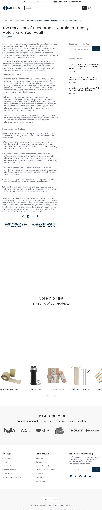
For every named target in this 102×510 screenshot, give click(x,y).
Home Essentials (57, 389)
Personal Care (8, 466)
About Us (39, 458)
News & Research (17, 21)
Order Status (40, 477)
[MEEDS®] (11, 8)
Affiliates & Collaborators (45, 470)
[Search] (85, 8)
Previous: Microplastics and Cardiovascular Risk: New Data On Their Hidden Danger (16, 225)
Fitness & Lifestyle (33, 389)
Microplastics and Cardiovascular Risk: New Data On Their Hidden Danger (84, 89)
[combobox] (53, 8)
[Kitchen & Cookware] (80, 375)
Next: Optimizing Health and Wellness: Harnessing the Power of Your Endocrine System (43, 225)
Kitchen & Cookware (80, 389)
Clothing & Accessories (10, 389)
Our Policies (40, 481)
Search (5, 462)
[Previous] (48, 396)
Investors (39, 474)
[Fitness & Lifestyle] (33, 375)
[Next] (54, 396)
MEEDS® (39, 505)
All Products (7, 458)
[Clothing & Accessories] (10, 375)
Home (4, 21)
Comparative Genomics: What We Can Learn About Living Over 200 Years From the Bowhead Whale (84, 66)
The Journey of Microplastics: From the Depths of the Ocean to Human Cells (84, 78)
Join (95, 49)
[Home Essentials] (56, 375)
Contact (39, 462)
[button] (89, 8)
